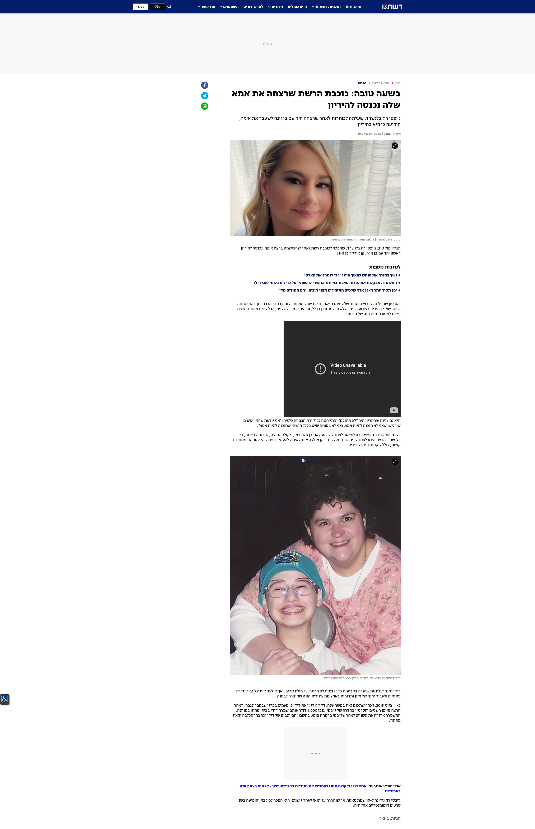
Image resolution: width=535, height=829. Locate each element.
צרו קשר (208, 6)
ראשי (398, 83)
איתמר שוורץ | (391, 134)
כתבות (362, 83)
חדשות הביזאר (380, 83)
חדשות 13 (353, 6)
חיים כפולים (297, 6)
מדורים (277, 6)
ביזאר (384, 818)
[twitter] (204, 95)
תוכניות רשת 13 (328, 6)
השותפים (231, 6)
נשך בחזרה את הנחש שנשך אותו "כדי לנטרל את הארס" (350, 275)
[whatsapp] (204, 106)
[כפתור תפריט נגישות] (4, 699)
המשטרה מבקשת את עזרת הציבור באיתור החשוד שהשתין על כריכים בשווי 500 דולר (325, 282)
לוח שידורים (253, 6)
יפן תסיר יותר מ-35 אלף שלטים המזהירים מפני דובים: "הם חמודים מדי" (337, 290)
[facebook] (204, 85)
